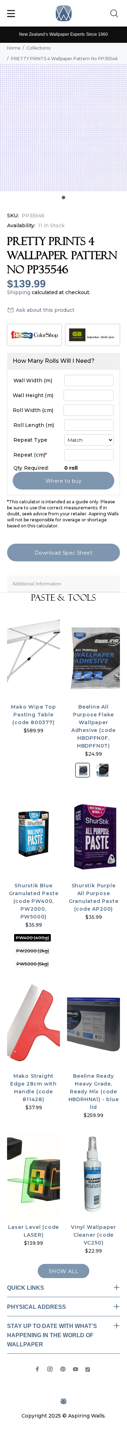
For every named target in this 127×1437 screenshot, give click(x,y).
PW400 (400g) (32, 937)
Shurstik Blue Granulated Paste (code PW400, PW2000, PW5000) (34, 901)
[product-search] (115, 14)
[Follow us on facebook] (37, 1369)
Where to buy (63, 481)
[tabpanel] (63, 127)
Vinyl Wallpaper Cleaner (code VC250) (93, 1235)
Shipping (18, 292)
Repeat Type (30, 440)
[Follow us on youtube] (75, 1369)
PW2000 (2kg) (32, 951)
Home (13, 48)
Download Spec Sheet (63, 553)
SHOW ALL (63, 1271)
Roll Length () (33, 425)
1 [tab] (63, 197)
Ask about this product (45, 310)
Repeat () (30, 455)
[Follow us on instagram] (50, 1369)
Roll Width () (33, 410)
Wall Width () (32, 380)
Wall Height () (33, 395)
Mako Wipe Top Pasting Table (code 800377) (33, 715)
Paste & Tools (63, 598)
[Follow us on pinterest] (62, 1369)
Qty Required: (31, 468)
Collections (38, 48)
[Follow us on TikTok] (88, 1369)
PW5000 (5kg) (33, 964)
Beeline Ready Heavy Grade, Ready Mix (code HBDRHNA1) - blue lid (93, 1091)
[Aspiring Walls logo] (64, 13)
